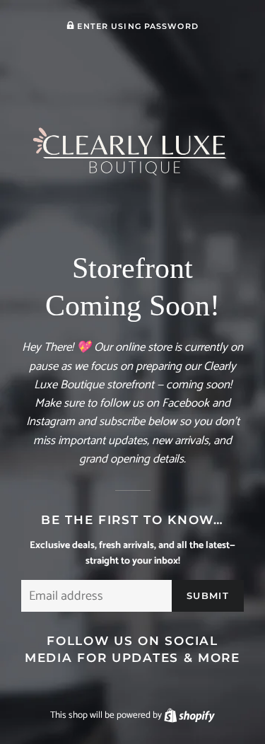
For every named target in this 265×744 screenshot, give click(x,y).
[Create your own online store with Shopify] (189, 715)
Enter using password (136, 26)
